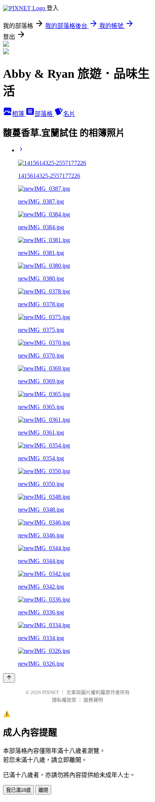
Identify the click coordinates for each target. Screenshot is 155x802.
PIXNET (50, 692)
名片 (69, 114)
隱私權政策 (64, 700)
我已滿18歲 (18, 790)
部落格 (44, 114)
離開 (43, 790)
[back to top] (9, 678)
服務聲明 (93, 700)
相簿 (19, 114)
